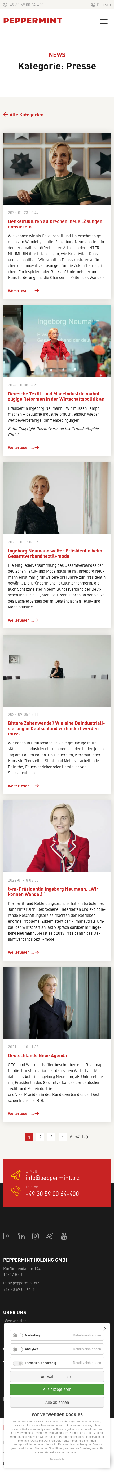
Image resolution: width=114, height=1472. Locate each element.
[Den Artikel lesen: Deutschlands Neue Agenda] (57, 1003)
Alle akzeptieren (57, 1389)
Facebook (7, 1236)
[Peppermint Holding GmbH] (33, 21)
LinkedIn (21, 1236)
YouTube (64, 1236)
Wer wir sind (16, 1320)
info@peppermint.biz (52, 1178)
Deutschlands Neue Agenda (37, 1056)
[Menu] (104, 21)
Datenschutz (57, 1459)
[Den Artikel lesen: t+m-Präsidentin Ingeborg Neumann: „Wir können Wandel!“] (57, 836)
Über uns (14, 1313)
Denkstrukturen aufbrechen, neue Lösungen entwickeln (55, 224)
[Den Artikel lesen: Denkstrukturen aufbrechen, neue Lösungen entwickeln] (57, 169)
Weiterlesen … (21, 290)
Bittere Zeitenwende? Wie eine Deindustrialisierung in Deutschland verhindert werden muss (56, 728)
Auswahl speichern (57, 1376)
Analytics (31, 1349)
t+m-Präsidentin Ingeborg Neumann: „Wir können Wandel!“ (53, 891)
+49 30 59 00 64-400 (25, 4)
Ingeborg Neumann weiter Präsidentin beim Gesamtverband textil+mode (55, 553)
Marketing (32, 1335)
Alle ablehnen (57, 1402)
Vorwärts (77, 1136)
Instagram (36, 1236)
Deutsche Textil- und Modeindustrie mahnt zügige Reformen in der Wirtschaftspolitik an (56, 396)
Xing (50, 1236)
